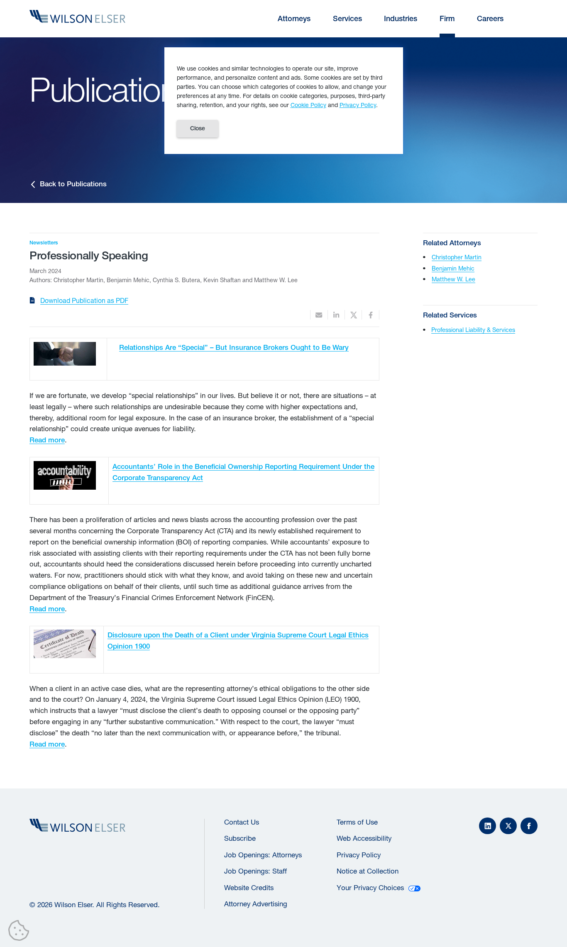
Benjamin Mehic (453, 268)
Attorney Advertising (255, 904)
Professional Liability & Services (473, 329)
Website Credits (249, 888)
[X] (508, 826)
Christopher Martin (456, 257)
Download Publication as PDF (84, 300)
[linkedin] (336, 314)
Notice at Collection (367, 871)
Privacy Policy (359, 855)
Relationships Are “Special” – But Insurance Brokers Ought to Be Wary (234, 347)
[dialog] (283, 100)
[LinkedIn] (487, 826)
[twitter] (353, 314)
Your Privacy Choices (370, 888)
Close (197, 128)
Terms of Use (357, 822)
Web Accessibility (364, 838)
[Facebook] (529, 826)
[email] (318, 314)
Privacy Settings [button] (21, 932)
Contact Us (241, 822)
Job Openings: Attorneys (263, 855)
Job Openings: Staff (255, 871)
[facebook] (370, 314)
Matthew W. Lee (453, 279)
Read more (47, 440)
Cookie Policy (308, 104)
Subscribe (240, 838)
